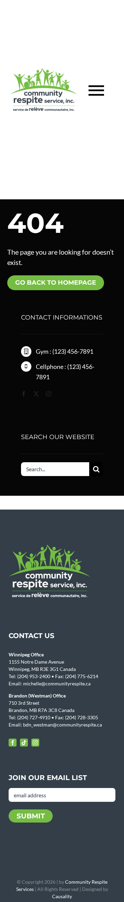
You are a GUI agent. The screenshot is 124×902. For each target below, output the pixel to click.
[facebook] (24, 394)
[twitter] (36, 394)
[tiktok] (24, 743)
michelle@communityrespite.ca (57, 683)
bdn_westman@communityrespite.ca (62, 725)
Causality (62, 896)
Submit (31, 816)
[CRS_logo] (44, 71)
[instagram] (48, 394)
